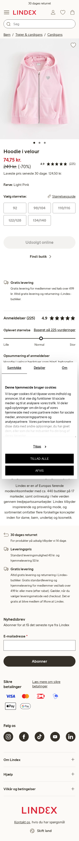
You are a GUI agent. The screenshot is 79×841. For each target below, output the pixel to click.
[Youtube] (55, 737)
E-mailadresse (16, 636)
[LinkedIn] (70, 737)
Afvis (39, 470)
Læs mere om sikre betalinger (46, 684)
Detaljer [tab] (39, 368)
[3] (44, 142)
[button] (39, 88)
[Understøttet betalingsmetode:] (39, 702)
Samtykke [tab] (14, 368)
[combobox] (39, 23)
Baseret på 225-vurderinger (54, 330)
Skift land (44, 831)
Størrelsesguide (63, 196)
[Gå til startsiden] (24, 12)
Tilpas (37, 446)
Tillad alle (39, 459)
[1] (34, 142)
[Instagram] (8, 737)
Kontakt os (22, 822)
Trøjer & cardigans (29, 34)
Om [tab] (64, 368)
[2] (39, 142)
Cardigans (55, 34)
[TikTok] (39, 737)
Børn (7, 34)
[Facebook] (24, 737)
